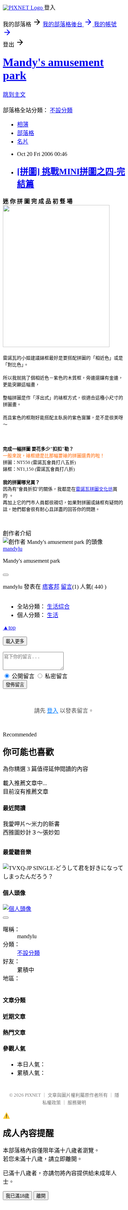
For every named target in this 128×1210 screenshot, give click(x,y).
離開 (41, 1196)
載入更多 (15, 641)
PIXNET (33, 1095)
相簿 (22, 124)
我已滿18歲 (17, 1196)
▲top (9, 628)
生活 (52, 615)
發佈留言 (15, 684)
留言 (66, 587)
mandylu (12, 549)
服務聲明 (77, 1102)
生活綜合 (58, 607)
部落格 (25, 133)
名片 (22, 142)
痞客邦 (50, 587)
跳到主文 (14, 95)
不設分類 (61, 110)
